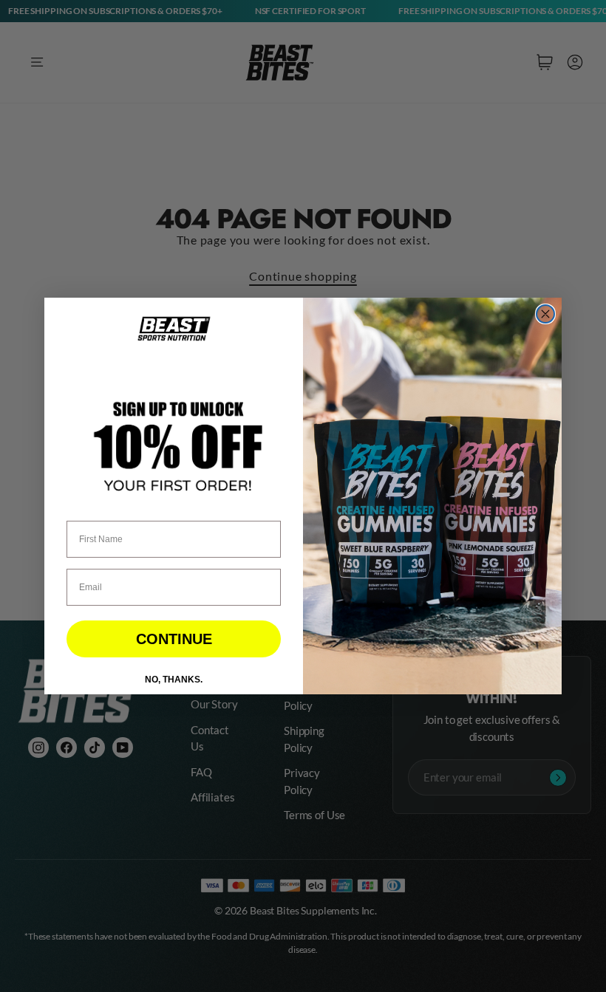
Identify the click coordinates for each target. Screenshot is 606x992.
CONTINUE (174, 639)
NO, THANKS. (173, 679)
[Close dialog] (545, 314)
